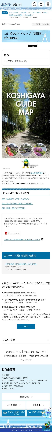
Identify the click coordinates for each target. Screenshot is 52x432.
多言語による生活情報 (15, 15)
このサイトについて (13, 351)
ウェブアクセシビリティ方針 (35, 351)
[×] (47, 426)
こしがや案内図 (36, 172)
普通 (19, 295)
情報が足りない (31, 295)
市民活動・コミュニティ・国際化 (31, 12)
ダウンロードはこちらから (17, 60)
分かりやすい (10, 302)
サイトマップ (26, 360)
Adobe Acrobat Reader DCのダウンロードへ (22, 239)
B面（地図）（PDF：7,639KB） (14, 208)
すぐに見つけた (11, 309)
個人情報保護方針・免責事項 (15, 355)
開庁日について (8, 388)
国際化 (45, 12)
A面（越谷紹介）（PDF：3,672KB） (16, 199)
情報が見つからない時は (38, 355)
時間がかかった (34, 309)
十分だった (9, 295)
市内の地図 (28, 15)
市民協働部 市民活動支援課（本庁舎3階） (21, 264)
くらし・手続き (13, 12)
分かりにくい (32, 302)
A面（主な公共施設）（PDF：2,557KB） (17, 203)
